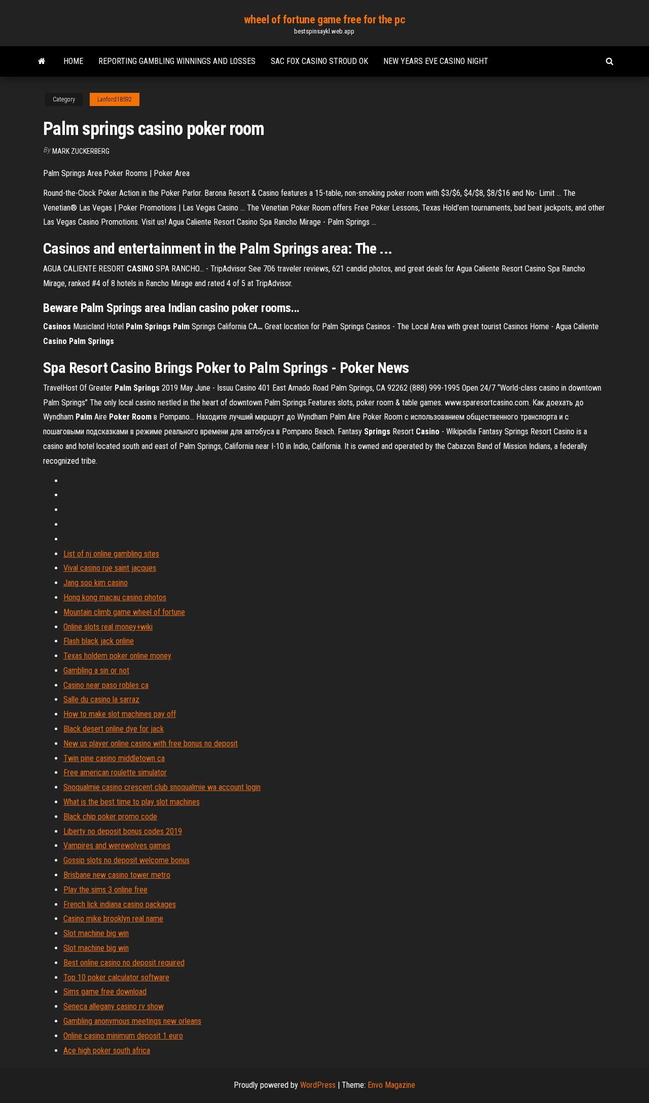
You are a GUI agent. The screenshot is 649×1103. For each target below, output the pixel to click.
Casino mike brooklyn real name (113, 918)
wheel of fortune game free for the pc (325, 19)
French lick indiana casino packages (119, 904)
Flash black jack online (98, 641)
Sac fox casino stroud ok (319, 61)
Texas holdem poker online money (117, 656)
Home (73, 61)
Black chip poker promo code (110, 816)
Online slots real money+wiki (108, 627)
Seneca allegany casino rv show (113, 1006)
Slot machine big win (96, 933)
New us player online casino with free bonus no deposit (150, 743)
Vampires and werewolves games (116, 845)
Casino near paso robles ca (106, 685)
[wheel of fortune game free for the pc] (42, 61)
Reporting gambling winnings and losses (177, 61)
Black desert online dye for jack (113, 729)
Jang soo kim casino (95, 583)
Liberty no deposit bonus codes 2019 (122, 831)
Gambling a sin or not (96, 670)
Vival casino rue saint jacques (109, 568)
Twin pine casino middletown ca (114, 758)
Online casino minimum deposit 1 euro (123, 1036)
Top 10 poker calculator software (116, 977)
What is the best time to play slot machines (131, 802)
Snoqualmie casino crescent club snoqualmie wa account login (162, 787)
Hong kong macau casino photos (114, 597)
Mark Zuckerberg (81, 151)
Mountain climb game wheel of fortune (124, 612)
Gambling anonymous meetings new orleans (132, 1021)
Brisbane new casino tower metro (116, 875)
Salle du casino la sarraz (101, 699)
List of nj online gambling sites (111, 554)
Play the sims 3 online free (105, 889)
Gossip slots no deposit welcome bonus (126, 860)
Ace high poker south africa (106, 1050)
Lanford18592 (114, 99)
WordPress (318, 1085)
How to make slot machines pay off (119, 714)
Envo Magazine (391, 1085)
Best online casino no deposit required (124, 963)
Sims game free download (105, 991)
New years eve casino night (435, 61)
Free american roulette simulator (115, 772)
